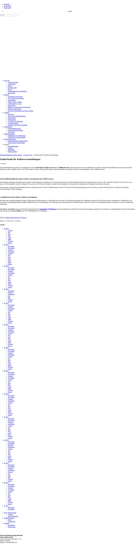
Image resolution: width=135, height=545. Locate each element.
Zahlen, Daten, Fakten (15, 102)
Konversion (11, 105)
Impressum (7, 8)
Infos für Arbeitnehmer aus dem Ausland (20, 111)
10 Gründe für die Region (16, 98)
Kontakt (6, 523)
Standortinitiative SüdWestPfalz (18, 141)
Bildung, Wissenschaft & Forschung (19, 107)
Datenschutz (12, 527)
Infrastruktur (12, 100)
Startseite (7, 4)
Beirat (10, 86)
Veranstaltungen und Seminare (17, 91)
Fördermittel (12, 118)
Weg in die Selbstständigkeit (16, 116)
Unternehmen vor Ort (14, 104)
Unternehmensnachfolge (15, 130)
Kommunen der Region (15, 96)
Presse (10, 89)
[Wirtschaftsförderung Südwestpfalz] (9, 25)
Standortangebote (9, 134)
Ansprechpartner (13, 82)
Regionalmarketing (10, 139)
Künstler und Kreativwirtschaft (17, 125)
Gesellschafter (12, 88)
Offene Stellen (12, 151)
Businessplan (12, 120)
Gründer (6, 112)
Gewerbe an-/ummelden (15, 121)
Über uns (7, 80)
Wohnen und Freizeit (14, 109)
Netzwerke (11, 132)
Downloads (7, 6)
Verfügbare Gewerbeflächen (16, 135)
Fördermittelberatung (14, 128)
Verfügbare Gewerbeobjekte (16, 137)
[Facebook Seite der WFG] (1, 532)
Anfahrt (10, 148)
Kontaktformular (13, 146)
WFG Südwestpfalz (10, 513)
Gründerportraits (13, 123)
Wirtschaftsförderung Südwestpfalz (11, 155)
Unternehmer (8, 127)
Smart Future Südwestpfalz (16, 143)
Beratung (11, 114)
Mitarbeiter (11, 150)
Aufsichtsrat (11, 84)
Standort (6, 95)
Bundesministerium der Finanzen (16, 217)
